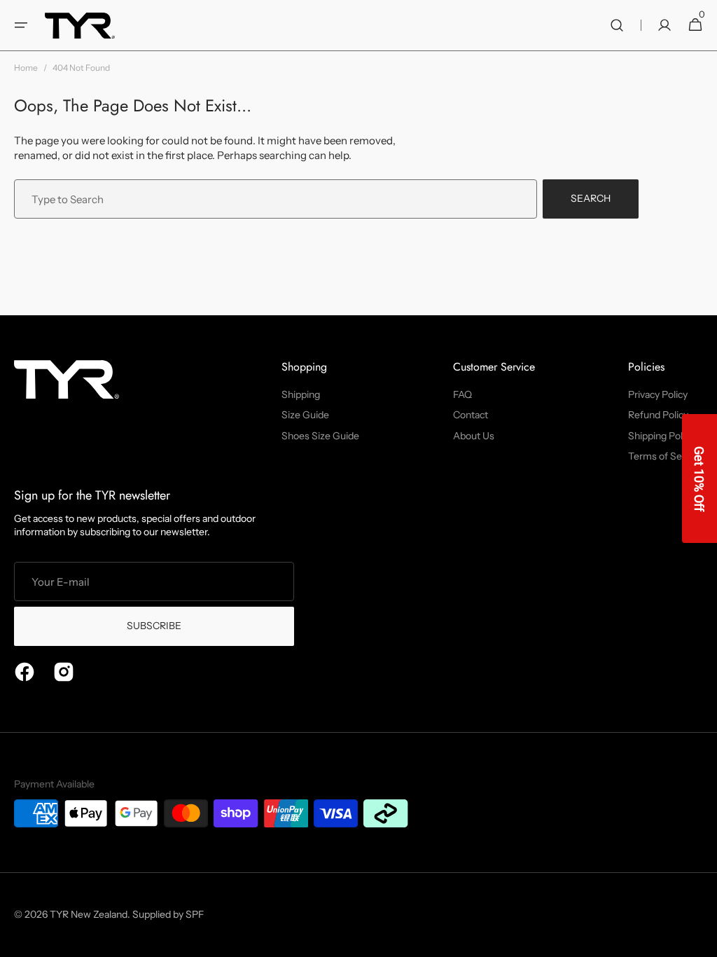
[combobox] (275, 199)
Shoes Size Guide (320, 435)
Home (26, 67)
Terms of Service (665, 456)
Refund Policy (658, 414)
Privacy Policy (658, 394)
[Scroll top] (700, 940)
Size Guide (305, 414)
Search (591, 198)
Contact (470, 414)
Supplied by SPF (168, 914)
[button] (21, 25)
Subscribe (154, 625)
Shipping (300, 394)
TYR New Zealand (88, 914)
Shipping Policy (661, 435)
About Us (473, 435)
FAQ (462, 394)
